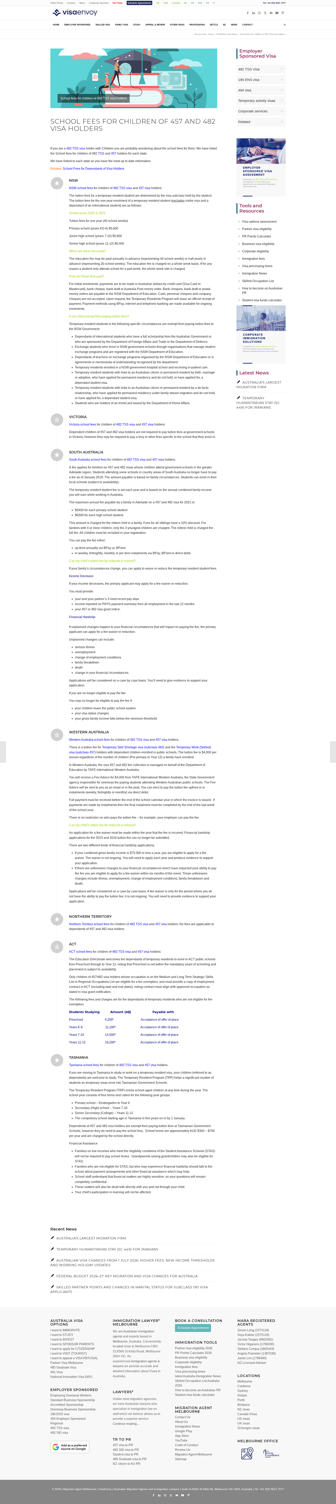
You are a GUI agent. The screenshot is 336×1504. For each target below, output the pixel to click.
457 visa (144, 188)
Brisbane (243, 1404)
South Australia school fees (88, 459)
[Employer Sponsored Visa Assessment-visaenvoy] (261, 167)
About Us (181, 1421)
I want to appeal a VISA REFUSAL (74, 1358)
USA (166, 3)
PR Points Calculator (256, 236)
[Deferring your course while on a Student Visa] (3, 752)
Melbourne (120, 1341)
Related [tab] (244, 122)
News (82, 3)
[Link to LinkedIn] (253, 13)
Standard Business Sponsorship (72, 1400)
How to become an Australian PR (198, 1390)
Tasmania (78, 1057)
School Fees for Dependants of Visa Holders (93, 168)
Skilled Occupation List (258, 281)
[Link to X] (265, 13)
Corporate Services (98, 3)
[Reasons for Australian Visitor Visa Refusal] (333, 752)
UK (157, 3)
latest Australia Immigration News (198, 1376)
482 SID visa (59, 1432)
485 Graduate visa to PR (130, 1459)
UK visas (243, 1423)
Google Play (183, 1431)
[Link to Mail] (271, 13)
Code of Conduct (186, 1445)
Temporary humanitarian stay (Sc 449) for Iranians (107, 1249)
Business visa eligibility (258, 244)
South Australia (86, 452)
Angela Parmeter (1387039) (256, 1353)
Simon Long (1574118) (253, 1330)
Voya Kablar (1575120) (253, 1334)
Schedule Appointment (139, 3)
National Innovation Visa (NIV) (71, 1376)
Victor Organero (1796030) (255, 1344)
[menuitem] (57, 3)
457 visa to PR (123, 1445)
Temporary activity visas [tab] (256, 101)
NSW (73, 180)
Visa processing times (257, 266)
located (118, 1346)
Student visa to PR (125, 1454)
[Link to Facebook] (248, 13)
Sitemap (180, 1459)
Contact (71, 3)
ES (207, 3)
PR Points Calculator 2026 (193, 1353)
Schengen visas (248, 1428)
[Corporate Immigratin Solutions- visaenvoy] (261, 334)
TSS (101, 153)
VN (192, 3)
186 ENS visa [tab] (248, 80)
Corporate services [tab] (253, 111)
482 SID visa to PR (126, 1449)
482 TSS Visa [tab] (249, 69)
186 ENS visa (59, 1414)
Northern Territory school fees (89, 924)
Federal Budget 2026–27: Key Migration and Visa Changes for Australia (127, 1276)
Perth (241, 1400)
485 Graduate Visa (63, 1367)
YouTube (181, 1440)
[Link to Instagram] (259, 13)
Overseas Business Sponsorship (72, 1409)
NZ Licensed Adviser (251, 1362)
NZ (185, 3)
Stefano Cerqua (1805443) (255, 1348)
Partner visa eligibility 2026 (193, 1348)
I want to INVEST (62, 1339)
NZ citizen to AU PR (126, 1463)
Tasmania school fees (84, 1065)
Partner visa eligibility (257, 229)
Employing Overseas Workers (70, 1395)
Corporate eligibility (255, 251)
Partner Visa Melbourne (66, 1362)
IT (214, 3)
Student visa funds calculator (262, 300)
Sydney (242, 1390)
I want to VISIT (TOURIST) (68, 1353)
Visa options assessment (259, 221)
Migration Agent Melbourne (193, 1454)
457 (113, 153)
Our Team (117, 3)
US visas (243, 1418)
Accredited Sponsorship (66, 1404)
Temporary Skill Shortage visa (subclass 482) (133, 747)
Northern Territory (90, 916)
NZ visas (243, 1409)
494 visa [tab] (244, 90)
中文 (200, 3)
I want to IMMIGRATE (65, 1330)
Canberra (243, 1386)
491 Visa (56, 1372)
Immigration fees (253, 258)
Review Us (182, 1449)
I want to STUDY (62, 1334)
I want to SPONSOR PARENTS (72, 1344)
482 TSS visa (75, 148)
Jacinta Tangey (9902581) (255, 1339)
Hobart (242, 1395)
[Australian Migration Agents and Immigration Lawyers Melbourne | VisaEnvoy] (80, 13)
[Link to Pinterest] (283, 13)
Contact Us (182, 1417)
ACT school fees (80, 951)
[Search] (283, 25)
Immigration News (254, 273)
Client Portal (56, 3)
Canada (176, 3)
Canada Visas (247, 1414)
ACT (72, 944)
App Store (182, 1435)
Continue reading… (126, 1423)
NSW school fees (81, 188)
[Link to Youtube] (277, 13)
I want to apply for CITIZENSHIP (72, 1348)
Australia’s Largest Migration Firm (91, 1238)
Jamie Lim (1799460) (252, 1358)
